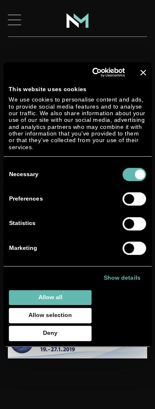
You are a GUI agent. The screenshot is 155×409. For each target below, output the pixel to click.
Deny (50, 333)
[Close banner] (143, 72)
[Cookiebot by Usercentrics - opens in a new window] (93, 72)
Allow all (50, 297)
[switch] (134, 199)
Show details (122, 278)
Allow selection (50, 315)
